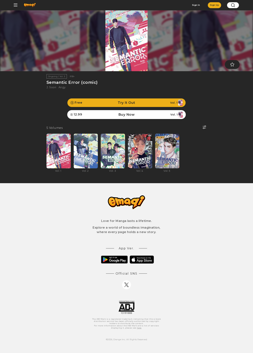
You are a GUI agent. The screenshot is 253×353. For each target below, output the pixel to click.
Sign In (196, 5)
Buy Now (126, 115)
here (139, 328)
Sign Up (214, 5)
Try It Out (126, 103)
